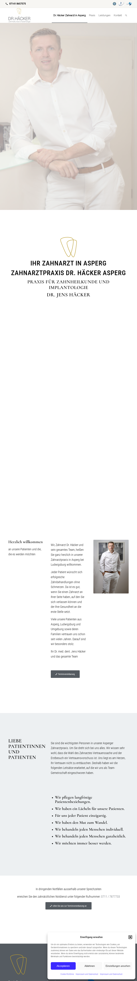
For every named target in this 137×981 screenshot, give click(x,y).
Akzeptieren (63, 965)
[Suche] (126, 15)
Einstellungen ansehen (118, 965)
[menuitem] (69, 15)
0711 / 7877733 (110, 896)
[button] (130, 937)
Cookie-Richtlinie (67, 974)
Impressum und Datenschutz (87, 974)
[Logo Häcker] (19, 15)
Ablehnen (90, 965)
